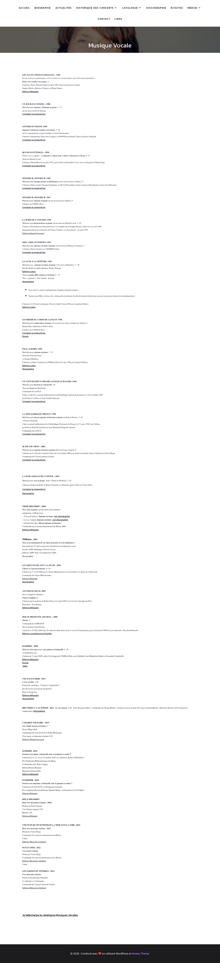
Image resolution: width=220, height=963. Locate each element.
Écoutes (177, 8)
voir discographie (62, 516)
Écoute (25, 336)
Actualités (63, 8)
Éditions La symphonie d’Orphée (37, 633)
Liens (118, 19)
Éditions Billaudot (30, 695)
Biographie (43, 8)
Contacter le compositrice (33, 207)
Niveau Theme (140, 953)
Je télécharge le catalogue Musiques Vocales (50, 915)
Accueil (24, 8)
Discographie (156, 8)
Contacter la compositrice (33, 114)
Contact (104, 19)
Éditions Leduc (29, 271)
